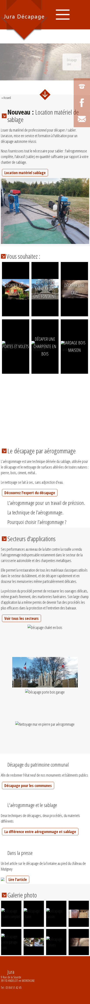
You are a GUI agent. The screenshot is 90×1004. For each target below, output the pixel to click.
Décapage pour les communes (28, 785)
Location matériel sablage (25, 172)
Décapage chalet (15, 308)
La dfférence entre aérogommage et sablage (40, 831)
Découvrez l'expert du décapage (29, 492)
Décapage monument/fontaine (51, 308)
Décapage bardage (74, 365)
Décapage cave (74, 308)
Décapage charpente (45, 365)
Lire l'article (18, 879)
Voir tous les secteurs (21, 618)
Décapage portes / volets (15, 363)
